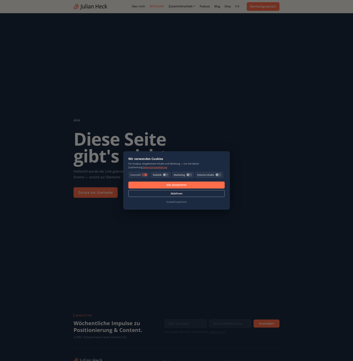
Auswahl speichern (176, 201)
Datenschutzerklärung (155, 167)
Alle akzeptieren (176, 185)
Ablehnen (177, 193)
